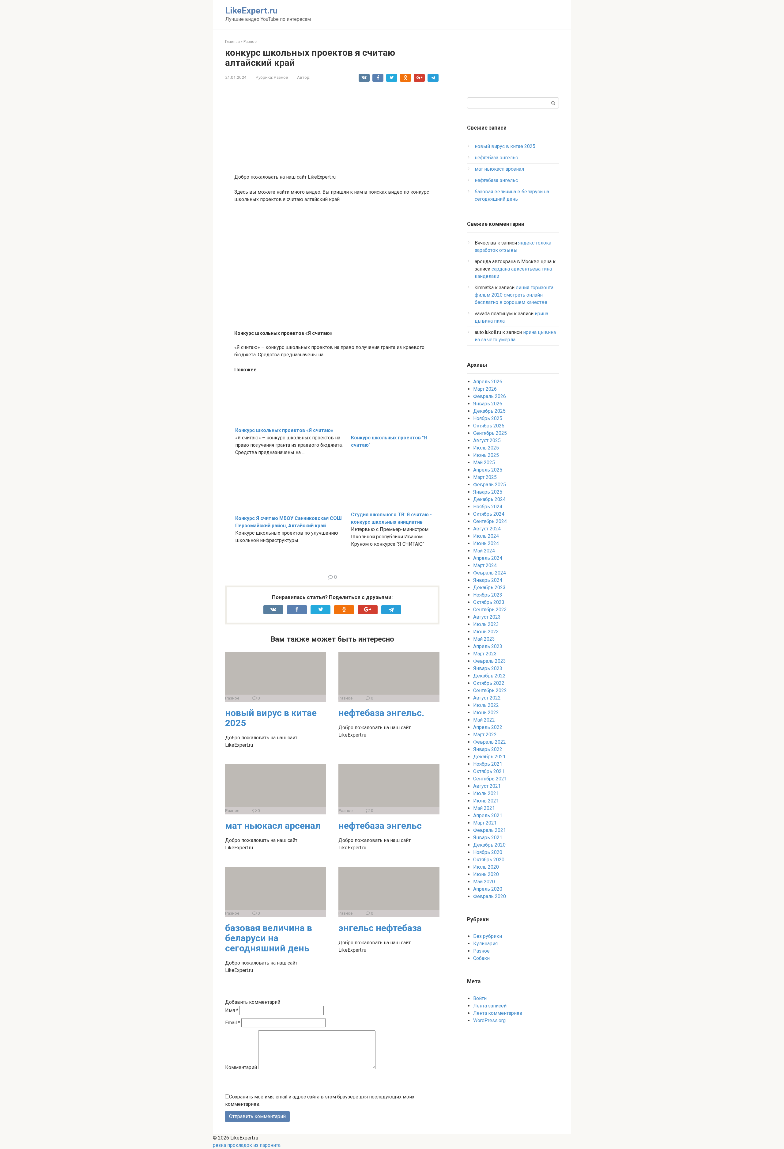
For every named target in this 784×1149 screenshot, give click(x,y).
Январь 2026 (487, 404)
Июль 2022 (486, 705)
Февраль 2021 (489, 830)
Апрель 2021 (487, 815)
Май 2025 (484, 462)
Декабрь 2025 (489, 411)
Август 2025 (487, 440)
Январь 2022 (487, 749)
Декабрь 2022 (489, 676)
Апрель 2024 (487, 558)
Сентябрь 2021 (490, 779)
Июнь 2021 (486, 801)
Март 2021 (485, 823)
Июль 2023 (486, 624)
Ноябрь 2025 (487, 418)
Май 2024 (484, 551)
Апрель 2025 (487, 470)
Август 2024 (487, 529)
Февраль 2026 (489, 396)
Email (232, 1023)
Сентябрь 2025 (490, 433)
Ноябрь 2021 (487, 764)
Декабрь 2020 (489, 845)
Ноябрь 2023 (487, 595)
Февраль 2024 (489, 573)
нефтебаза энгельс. (381, 712)
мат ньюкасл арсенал (273, 825)
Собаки (481, 958)
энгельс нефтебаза (380, 928)
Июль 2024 (486, 536)
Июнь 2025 (486, 455)
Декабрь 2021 (489, 757)
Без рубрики (487, 936)
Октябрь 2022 (488, 683)
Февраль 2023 (489, 661)
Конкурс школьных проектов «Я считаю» (284, 430)
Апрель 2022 (487, 727)
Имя (231, 1010)
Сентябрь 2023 (490, 609)
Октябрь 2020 (488, 860)
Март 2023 (485, 654)
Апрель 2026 (487, 382)
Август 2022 (487, 698)
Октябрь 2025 (488, 426)
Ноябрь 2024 (487, 507)
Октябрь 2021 (488, 771)
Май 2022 (484, 720)
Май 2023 (484, 639)
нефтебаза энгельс (380, 825)
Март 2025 (485, 477)
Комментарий (241, 1067)
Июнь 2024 (486, 543)
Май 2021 (484, 808)
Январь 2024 (487, 580)
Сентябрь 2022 (490, 690)
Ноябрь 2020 (487, 852)
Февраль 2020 (489, 896)
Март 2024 (485, 565)
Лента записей (490, 1006)
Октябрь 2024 (488, 514)
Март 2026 (485, 389)
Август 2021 (487, 786)
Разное (281, 77)
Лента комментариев (497, 1013)
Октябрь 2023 (488, 602)
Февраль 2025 (489, 484)
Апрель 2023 (487, 646)
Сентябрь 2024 (490, 521)
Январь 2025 (487, 492)
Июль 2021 (486, 793)
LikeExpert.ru (251, 11)
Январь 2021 (487, 837)
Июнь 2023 (486, 632)
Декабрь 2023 (489, 587)
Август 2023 (487, 617)
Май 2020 (484, 882)
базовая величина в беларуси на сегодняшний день (268, 938)
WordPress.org (489, 1020)
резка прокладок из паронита (247, 1145)
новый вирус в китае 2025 (271, 717)
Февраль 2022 (489, 742)
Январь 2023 (487, 668)
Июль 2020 (486, 867)
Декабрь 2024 (489, 499)
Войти (480, 998)
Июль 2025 (486, 448)
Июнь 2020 (486, 874)
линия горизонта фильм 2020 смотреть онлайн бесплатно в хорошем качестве (514, 295)
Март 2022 (485, 735)
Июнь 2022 (486, 712)
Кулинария (485, 943)
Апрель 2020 (487, 889)
